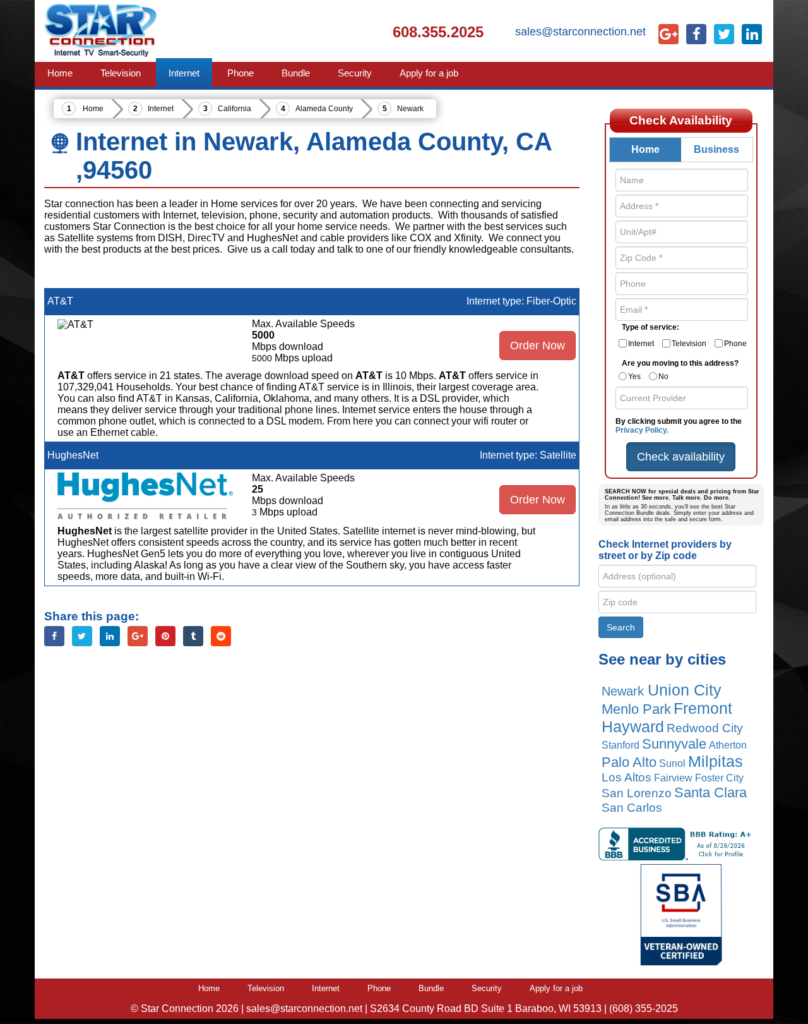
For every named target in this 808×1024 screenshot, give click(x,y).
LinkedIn (110, 636)
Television (689, 343)
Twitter (82, 636)
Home (93, 108)
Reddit (221, 636)
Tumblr (193, 636)
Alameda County (324, 108)
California (234, 108)
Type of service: (650, 327)
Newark (410, 108)
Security (487, 988)
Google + (138, 636)
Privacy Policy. (641, 430)
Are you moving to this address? (680, 363)
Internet (161, 108)
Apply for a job (556, 988)
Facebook (54, 636)
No (663, 376)
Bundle (431, 988)
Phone (735, 343)
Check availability (681, 456)
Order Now (537, 345)
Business (716, 149)
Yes (634, 376)
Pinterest (165, 636)
